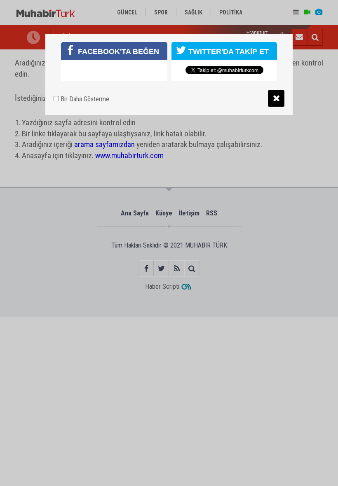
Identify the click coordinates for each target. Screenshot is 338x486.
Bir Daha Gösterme (84, 99)
